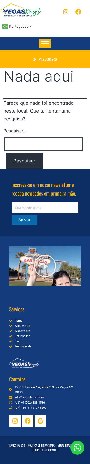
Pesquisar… (15, 130)
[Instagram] (66, 11)
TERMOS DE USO (16, 445)
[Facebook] (78, 11)
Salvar (24, 220)
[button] (45, 266)
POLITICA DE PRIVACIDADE (41, 445)
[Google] (40, 421)
